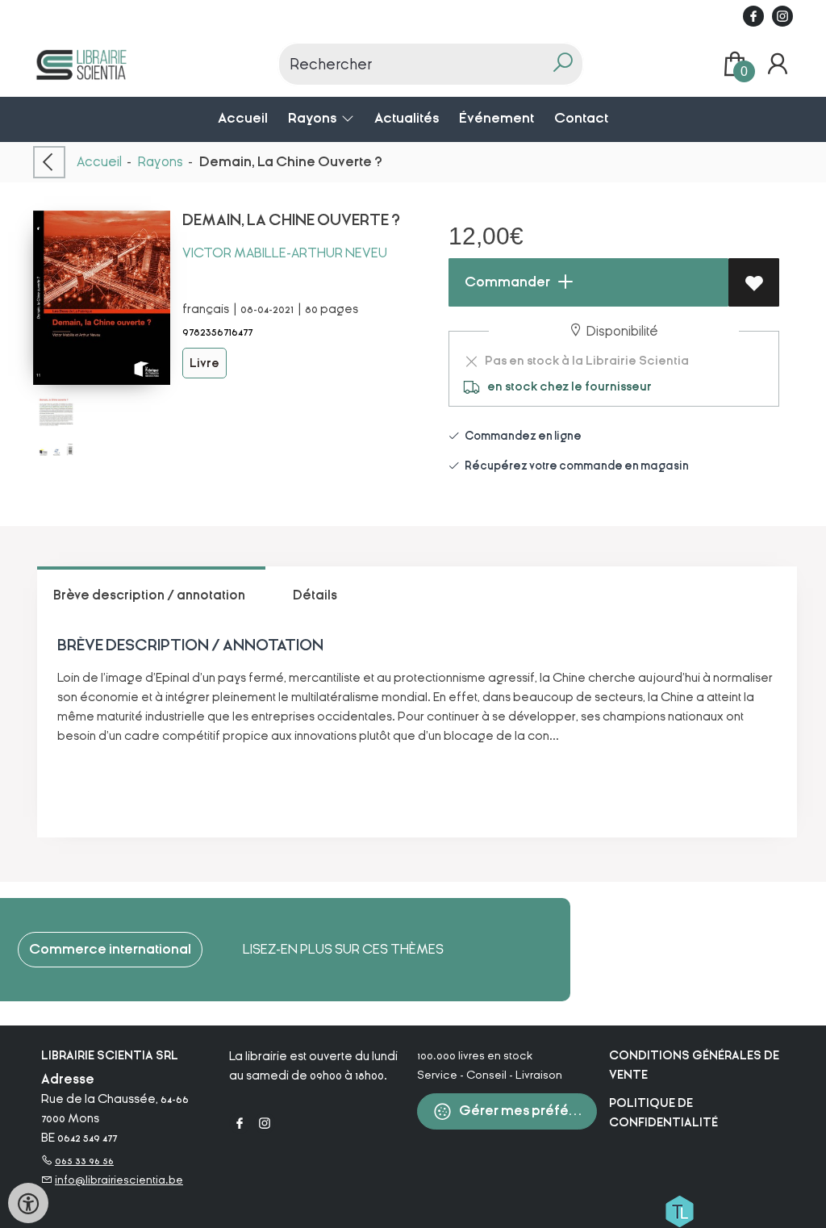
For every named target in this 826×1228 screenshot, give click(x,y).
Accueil (243, 118)
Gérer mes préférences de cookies (527, 1110)
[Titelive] (679, 1210)
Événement (496, 118)
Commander (506, 282)
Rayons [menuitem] (313, 118)
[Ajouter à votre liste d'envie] (753, 282)
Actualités (406, 118)
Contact (581, 118)
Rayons (160, 162)
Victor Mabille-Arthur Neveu (284, 253)
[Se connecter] (777, 64)
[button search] (562, 64)
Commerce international (110, 949)
